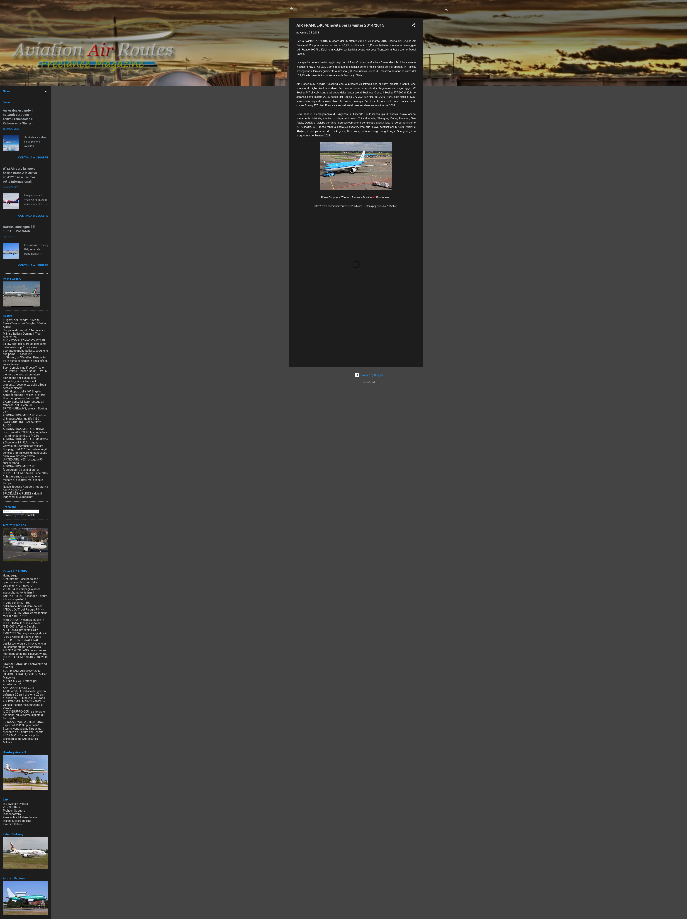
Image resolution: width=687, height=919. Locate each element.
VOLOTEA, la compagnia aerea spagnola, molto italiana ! (21, 590)
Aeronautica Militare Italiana (20, 817)
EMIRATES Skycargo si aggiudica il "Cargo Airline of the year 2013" (25, 635)
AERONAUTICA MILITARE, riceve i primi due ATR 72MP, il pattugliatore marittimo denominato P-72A (25, 432)
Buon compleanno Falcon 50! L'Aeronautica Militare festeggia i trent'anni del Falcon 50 (23, 402)
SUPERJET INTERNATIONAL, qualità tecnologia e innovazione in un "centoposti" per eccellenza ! (24, 643)
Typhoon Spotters (14, 810)
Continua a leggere (33, 157)
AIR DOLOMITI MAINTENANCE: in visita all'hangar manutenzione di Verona (24, 705)
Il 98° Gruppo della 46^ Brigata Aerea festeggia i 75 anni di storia (24, 393)
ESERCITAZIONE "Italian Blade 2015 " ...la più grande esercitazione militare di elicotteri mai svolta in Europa (25, 478)
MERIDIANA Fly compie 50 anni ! (23, 619)
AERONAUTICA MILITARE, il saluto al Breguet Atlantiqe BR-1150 (24, 417)
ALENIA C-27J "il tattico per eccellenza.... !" (20, 682)
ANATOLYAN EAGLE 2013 (19, 687)
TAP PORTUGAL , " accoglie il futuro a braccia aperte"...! (25, 597)
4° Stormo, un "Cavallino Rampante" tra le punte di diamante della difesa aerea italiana (25, 361)
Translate (30, 515)
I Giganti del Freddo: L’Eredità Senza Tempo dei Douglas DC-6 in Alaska (24, 323)
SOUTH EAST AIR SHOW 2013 (22, 670)
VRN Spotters (11, 807)
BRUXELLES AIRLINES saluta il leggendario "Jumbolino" (22, 495)
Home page (10, 575)
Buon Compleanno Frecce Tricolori (24, 367)
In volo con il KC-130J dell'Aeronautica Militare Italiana (22, 604)
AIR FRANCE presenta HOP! (20, 630)
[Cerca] (446, 9)
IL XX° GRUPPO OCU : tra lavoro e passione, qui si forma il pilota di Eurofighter (24, 715)
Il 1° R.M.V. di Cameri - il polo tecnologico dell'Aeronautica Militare (21, 739)
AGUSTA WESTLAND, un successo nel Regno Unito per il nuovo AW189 (25, 652)
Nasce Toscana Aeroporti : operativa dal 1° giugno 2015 (25, 488)
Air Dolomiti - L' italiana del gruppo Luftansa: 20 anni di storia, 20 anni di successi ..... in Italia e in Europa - (25, 694)
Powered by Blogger (371, 375)
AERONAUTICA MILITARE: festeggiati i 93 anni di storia (21, 468)
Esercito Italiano (13, 824)
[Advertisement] (437, 71)
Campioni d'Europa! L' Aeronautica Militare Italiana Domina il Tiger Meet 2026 (24, 334)
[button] (413, 26)
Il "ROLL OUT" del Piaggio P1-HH (23, 609)
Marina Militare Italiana (17, 820)
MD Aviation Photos (15, 803)
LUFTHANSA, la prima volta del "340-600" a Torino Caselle (22, 624)
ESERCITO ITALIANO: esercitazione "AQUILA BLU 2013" (25, 614)
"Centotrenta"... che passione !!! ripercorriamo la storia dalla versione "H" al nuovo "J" (22, 582)
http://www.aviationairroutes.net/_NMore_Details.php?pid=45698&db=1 (356, 206)
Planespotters (12, 814)
